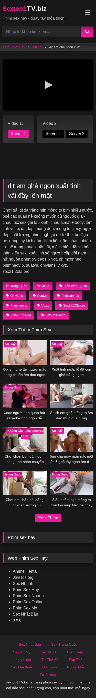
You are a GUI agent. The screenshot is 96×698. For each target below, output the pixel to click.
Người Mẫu (76, 667)
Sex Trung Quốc (64, 644)
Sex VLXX (49, 652)
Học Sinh (49, 667)
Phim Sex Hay (26, 589)
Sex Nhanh (23, 583)
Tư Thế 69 (49, 660)
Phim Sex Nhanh (28, 596)
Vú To (37, 47)
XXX (17, 620)
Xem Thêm (48, 518)
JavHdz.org (23, 577)
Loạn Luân (22, 660)
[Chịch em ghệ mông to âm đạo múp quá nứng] (72, 396)
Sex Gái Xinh (21, 667)
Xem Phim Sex (14, 47)
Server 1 (18, 133)
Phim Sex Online (28, 602)
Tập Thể (75, 660)
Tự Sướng (48, 675)
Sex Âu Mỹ (21, 652)
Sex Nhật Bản (25, 614)
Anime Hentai (25, 571)
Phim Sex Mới (26, 608)
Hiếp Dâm (75, 652)
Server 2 (76, 133)
